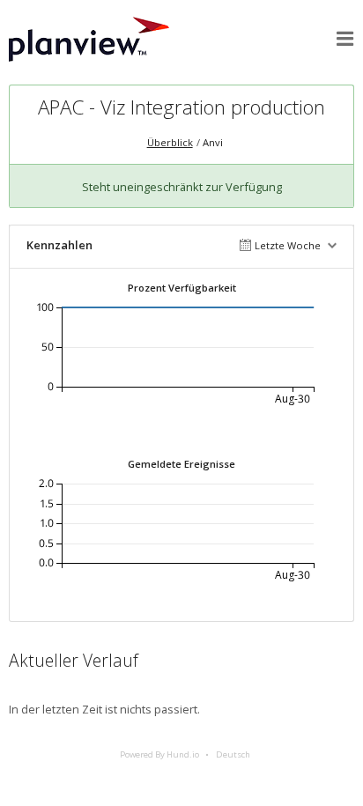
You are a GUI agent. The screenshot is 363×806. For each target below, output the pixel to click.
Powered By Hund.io (159, 754)
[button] (345, 39)
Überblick (170, 142)
